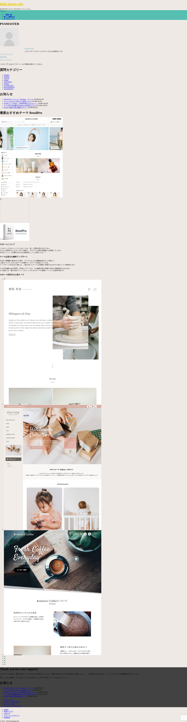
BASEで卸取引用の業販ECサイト (15, 107)
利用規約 (7, 717)
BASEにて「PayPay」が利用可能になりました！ (21, 103)
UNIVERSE (8, 82)
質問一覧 (9, 15)
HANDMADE (8, 89)
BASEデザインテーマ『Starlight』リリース (18, 99)
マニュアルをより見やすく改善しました (18, 101)
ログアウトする (9, 704)
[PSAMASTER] (9, 46)
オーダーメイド (9, 19)
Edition (6, 80)
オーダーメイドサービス (12, 706)
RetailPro (7, 77)
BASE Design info (11, 4)
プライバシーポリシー (11, 715)
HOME (6, 709)
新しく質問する (9, 17)
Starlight (6, 75)
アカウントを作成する (11, 702)
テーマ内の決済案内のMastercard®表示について (20, 105)
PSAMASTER (29, 48)
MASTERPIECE (9, 87)
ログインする (8, 700)
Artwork (6, 78)
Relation (6, 84)
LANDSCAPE (8, 85)
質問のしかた (8, 711)
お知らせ (7, 713)
